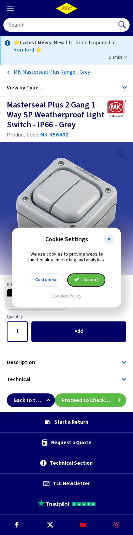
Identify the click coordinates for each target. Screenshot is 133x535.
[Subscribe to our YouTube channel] (83, 525)
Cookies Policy (66, 296)
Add (79, 331)
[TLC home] (66, 8)
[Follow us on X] (50, 525)
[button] (109, 239)
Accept (90, 279)
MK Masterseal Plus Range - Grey (52, 72)
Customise (46, 279)
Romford (23, 50)
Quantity (15, 317)
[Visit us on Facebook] (16, 525)
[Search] (123, 25)
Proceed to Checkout (88, 400)
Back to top (28, 400)
